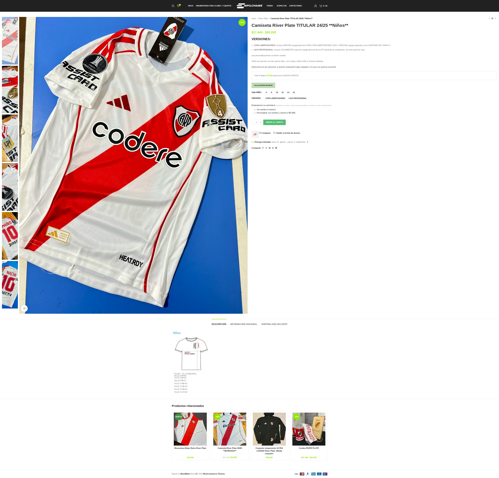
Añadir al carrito (274, 122)
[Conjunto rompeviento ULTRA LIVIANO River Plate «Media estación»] (269, 429)
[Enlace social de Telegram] (276, 148)
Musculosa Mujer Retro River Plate (190, 448)
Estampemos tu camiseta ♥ (292, 105)
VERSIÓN (256, 98)
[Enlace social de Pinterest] (269, 148)
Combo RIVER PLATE (309, 448)
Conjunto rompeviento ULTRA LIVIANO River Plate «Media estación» (269, 451)
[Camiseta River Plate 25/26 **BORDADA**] (229, 429)
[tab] (219, 323)
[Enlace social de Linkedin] (272, 148)
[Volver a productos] (492, 18)
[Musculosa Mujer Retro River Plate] (190, 429)
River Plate (263, 18)
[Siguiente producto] (495, 18)
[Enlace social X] (266, 148)
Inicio (254, 18)
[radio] (266, 92)
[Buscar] (173, 5)
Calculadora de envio (263, 85)
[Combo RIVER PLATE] (308, 429)
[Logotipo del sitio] (250, 6)
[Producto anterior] (489, 18)
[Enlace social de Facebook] (263, 148)
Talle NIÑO (256, 92)
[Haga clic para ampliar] (24, 308)
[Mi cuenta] (315, 5)
